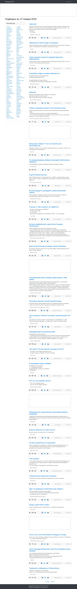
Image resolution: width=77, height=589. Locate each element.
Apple (18, 31)
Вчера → (53, 581)
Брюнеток (19, 41)
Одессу (18, 81)
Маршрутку (9, 71)
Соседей (8, 103)
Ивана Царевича (10, 63)
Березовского (20, 37)
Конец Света (20, 63)
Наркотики (9, 80)
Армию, (32, 340)
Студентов (19, 103)
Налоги (8, 79)
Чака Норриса (20, 42)
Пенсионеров (9, 86)
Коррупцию (19, 64)
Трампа (18, 107)
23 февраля (9, 29)
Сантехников (20, 96)
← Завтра (47, 581)
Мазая (18, 70)
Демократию (20, 47)
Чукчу (7, 50)
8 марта (18, 28)
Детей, (34, 182)
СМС (18, 100)
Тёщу (7, 109)
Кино (18, 61)
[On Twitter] (44, 38)
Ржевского (9, 97)
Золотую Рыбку (10, 118)
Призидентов (9, 92)
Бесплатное (9, 41)
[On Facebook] (42, 38)
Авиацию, (32, 34)
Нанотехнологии (20, 77)
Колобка (8, 65)
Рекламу (8, 96)
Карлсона (8, 64)
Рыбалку (19, 94)
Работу (18, 93)
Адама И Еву (20, 29)
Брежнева (19, 39)
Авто (7, 38)
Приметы (19, 89)
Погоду (18, 86)
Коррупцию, (42, 307)
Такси (7, 107)
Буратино (8, 47)
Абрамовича (9, 31)
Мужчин (18, 76)
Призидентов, (33, 198)
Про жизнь (19, 90)
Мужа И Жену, (33, 99)
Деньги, (32, 252)
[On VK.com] (47, 38)
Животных (8, 116)
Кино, (35, 292)
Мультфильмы (9, 76)
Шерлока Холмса (21, 97)
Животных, (41, 118)
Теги (70, 1)
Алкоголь (8, 32)
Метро (18, 71)
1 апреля (19, 26)
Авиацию (19, 34)
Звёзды (18, 116)
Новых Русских (20, 80)
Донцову (8, 55)
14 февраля (9, 28)
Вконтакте (19, 110)
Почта (47, 585)
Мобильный (19, 73)
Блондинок (19, 38)
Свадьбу (19, 105)
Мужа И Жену (9, 77)
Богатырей (9, 42)
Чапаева (8, 48)
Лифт (7, 70)
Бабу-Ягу (8, 39)
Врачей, (37, 118)
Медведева (9, 73)
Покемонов (9, 89)
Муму (18, 74)
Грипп (7, 60)
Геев (18, 54)
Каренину (19, 60)
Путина (8, 94)
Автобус (19, 35)
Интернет (8, 61)
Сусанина (8, 106)
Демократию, (33, 84)
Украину (8, 110)
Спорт (18, 102)
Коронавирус (9, 67)
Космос (8, 68)
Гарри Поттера (10, 58)
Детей (18, 48)
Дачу (18, 45)
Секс (7, 99)
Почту (18, 84)
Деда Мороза (9, 51)
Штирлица (19, 99)
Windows (19, 113)
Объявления (9, 83)
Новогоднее (9, 81)
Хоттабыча (19, 55)
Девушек (8, 54)
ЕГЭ (7, 57)
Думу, (38, 238)
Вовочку (19, 112)
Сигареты (8, 102)
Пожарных (8, 90)
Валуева (18, 109)
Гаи (17, 52)
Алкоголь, (32, 118)
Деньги (8, 52)
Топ (67, 1)
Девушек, (32, 323)
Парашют (19, 83)
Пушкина (19, 92)
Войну (7, 113)
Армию (18, 32)
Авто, (31, 182)
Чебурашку (19, 44)
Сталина (8, 105)
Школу (8, 100)
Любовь (18, 68)
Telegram (19, 106)
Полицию (19, 87)
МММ (7, 74)
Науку (18, 79)
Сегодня (8, 26)
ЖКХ (18, 115)
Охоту (7, 84)
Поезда (8, 87)
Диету (18, 50)
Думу (18, 51)
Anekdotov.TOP (9, 1)
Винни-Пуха (9, 112)
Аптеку (8, 34)
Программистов (10, 93)
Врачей (8, 115)
